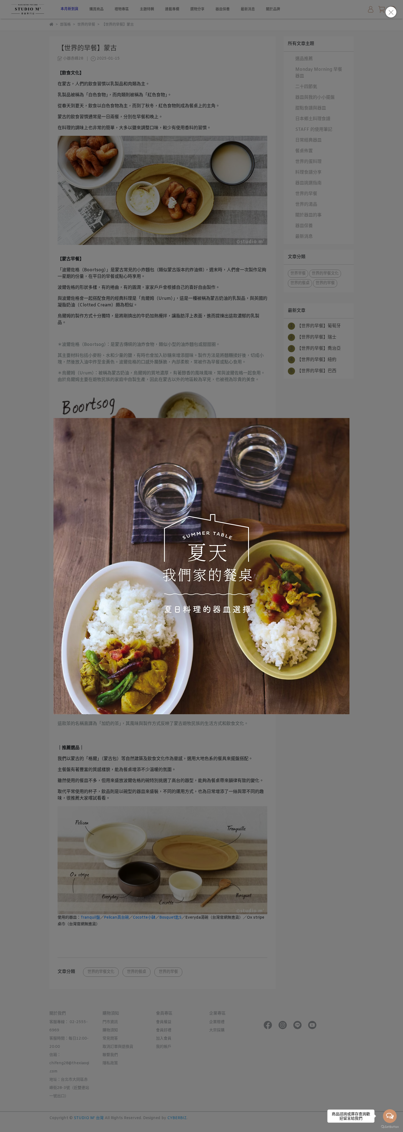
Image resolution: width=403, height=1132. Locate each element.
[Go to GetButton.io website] (390, 1126)
